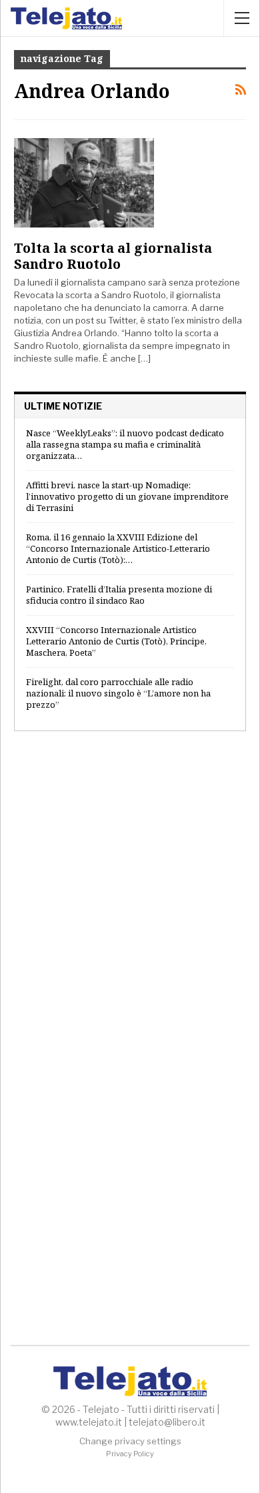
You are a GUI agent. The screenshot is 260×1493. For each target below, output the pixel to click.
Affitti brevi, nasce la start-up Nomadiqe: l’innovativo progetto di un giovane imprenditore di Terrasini (127, 496)
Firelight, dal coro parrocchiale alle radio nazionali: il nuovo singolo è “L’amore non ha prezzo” (118, 693)
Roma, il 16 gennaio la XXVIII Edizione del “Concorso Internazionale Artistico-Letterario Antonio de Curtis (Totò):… (118, 548)
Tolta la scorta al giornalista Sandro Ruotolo (113, 256)
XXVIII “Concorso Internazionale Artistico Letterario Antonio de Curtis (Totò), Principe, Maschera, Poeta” (116, 641)
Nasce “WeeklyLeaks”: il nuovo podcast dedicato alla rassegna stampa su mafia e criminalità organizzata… (125, 444)
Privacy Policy (130, 1453)
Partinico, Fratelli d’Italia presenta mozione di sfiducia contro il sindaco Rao (119, 594)
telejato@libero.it (167, 1422)
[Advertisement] (130, 888)
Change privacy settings (130, 1441)
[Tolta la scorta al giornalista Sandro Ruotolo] (84, 182)
